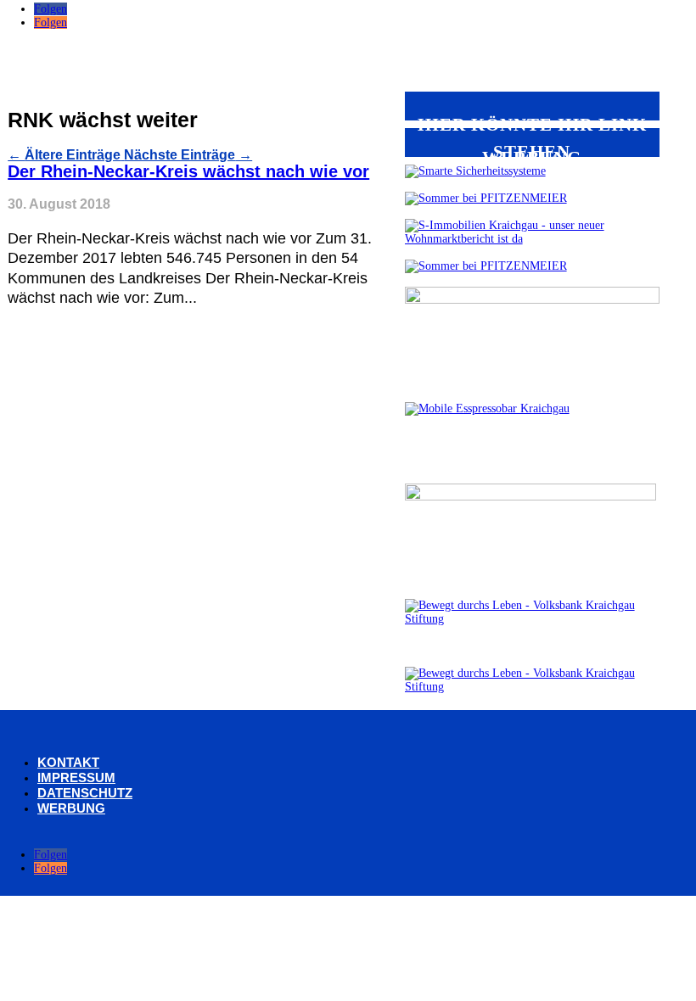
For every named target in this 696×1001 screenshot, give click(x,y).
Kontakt (68, 762)
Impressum (76, 777)
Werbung (71, 808)
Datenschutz (84, 793)
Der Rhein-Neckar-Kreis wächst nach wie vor (188, 171)
